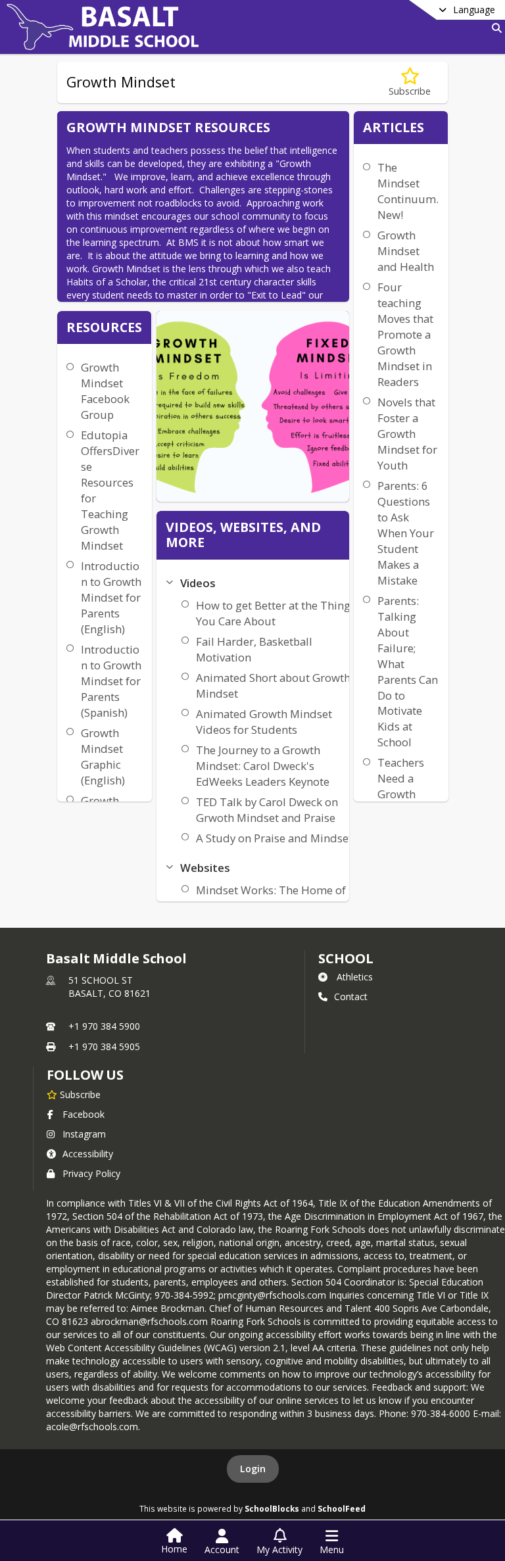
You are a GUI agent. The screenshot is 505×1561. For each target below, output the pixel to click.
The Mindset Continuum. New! (408, 191)
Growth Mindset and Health (405, 251)
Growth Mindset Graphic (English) (103, 756)
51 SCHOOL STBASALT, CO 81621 (109, 986)
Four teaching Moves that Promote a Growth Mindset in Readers (405, 334)
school (345, 958)
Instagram (84, 1134)
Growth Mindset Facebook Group (105, 391)
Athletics (355, 977)
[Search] (494, 28)
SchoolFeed (342, 1508)
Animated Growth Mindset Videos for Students (264, 721)
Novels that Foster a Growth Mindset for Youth (407, 434)
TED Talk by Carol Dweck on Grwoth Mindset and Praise (267, 809)
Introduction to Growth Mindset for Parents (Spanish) (111, 681)
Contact (351, 996)
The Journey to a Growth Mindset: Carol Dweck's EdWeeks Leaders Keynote (262, 765)
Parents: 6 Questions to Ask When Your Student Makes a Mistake (405, 533)
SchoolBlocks (272, 1508)
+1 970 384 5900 (104, 1026)
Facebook (83, 1114)
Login (253, 1468)
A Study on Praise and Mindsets (277, 838)
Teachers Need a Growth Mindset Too (400, 794)
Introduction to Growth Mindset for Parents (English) (111, 597)
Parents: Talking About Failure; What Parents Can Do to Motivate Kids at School (407, 671)
